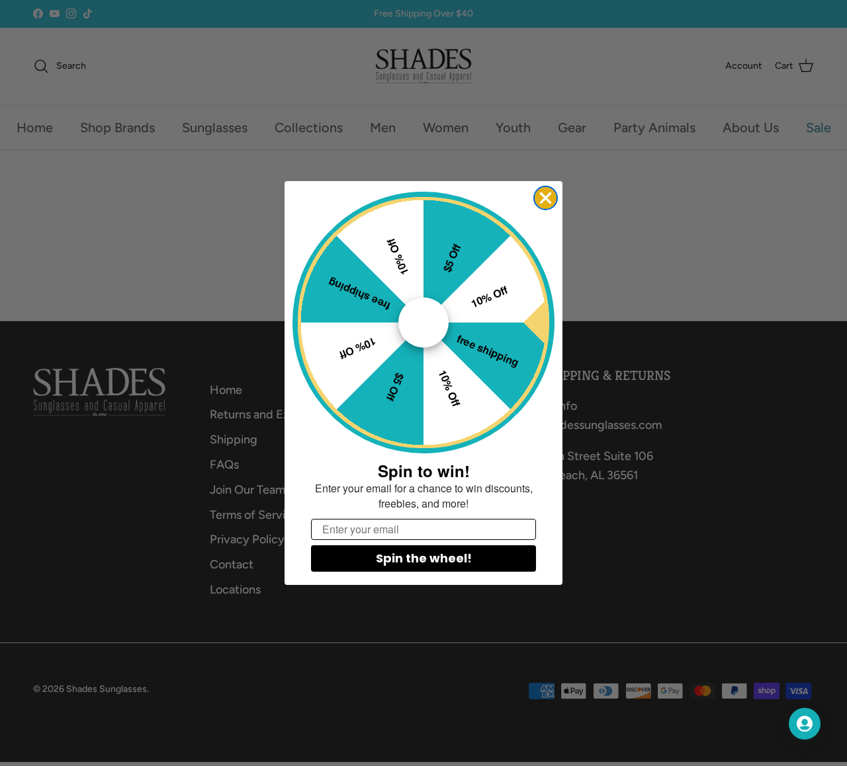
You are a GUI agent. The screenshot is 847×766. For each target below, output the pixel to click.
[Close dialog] (545, 198)
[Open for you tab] (805, 724)
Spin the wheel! (424, 558)
